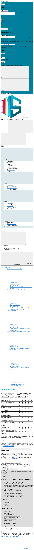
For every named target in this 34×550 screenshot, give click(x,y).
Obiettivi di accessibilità (10, 519)
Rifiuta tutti (13, 448)
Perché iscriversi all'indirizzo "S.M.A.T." (20, 348)
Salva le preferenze (12, 469)
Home (5, 245)
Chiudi (2, 53)
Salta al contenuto (5, 1)
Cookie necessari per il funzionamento (10, 463)
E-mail (17, 37)
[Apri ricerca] (20, 126)
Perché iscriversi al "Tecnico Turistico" (19, 367)
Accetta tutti (25, 448)
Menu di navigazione (22, 264)
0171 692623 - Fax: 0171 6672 (14, 483)
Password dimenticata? (6, 17)
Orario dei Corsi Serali (15, 385)
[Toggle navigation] (13, 139)
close (2, 146)
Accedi (2, 4)
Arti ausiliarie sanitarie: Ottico (11, 248)
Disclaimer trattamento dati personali (10, 536)
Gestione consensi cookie (10, 521)
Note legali (6, 513)
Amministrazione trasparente (11, 523)
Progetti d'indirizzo (15, 284)
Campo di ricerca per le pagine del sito (10, 229)
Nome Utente (19, 12)
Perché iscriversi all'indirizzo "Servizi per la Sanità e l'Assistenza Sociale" (21, 308)
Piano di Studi (13, 282)
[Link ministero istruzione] (8, 2)
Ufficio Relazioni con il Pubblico (12, 516)
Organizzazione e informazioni (17, 382)
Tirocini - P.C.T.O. (14, 285)
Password (18, 14)
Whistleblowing (8, 520)
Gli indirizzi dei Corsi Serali (17, 384)
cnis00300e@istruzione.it (20, 485)
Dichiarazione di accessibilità (11, 517)
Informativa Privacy (9, 514)
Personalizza (4, 448)
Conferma (8, 93)
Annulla (3, 93)
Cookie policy (7, 511)
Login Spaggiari (8, 43)
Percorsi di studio (8, 246)
